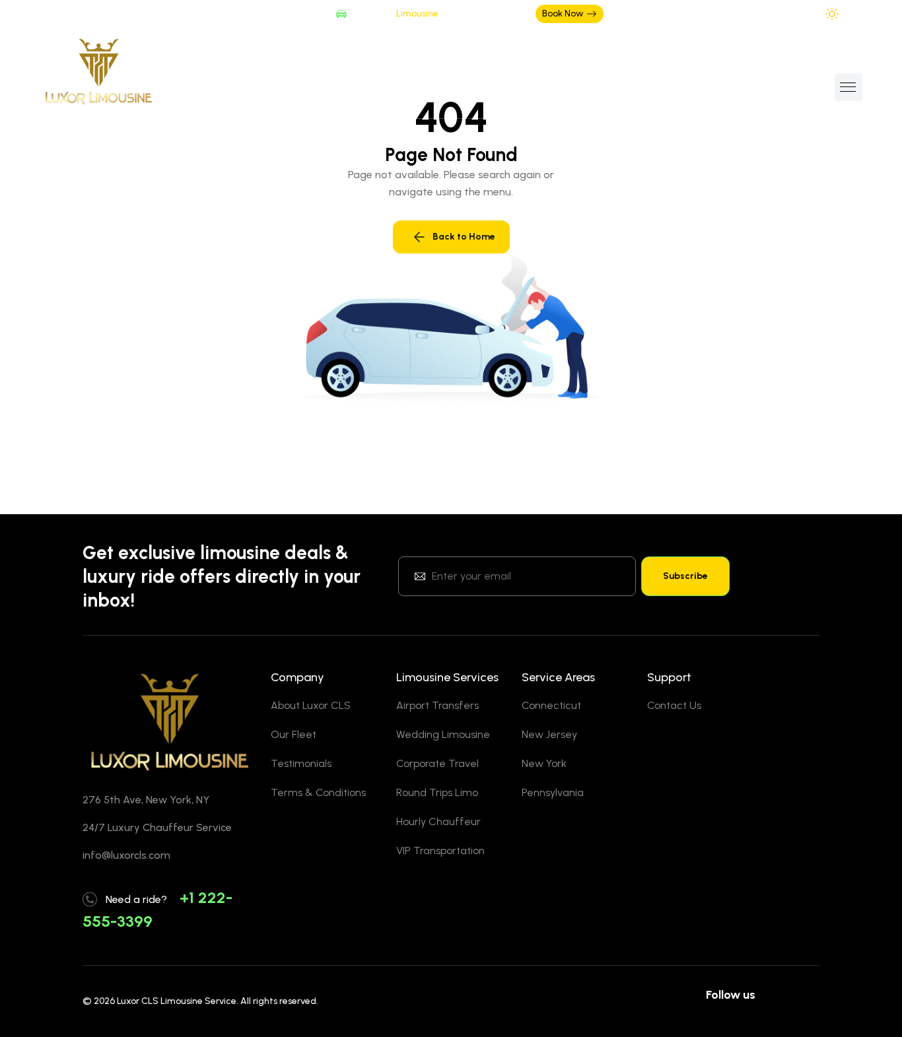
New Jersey (549, 734)
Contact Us (674, 705)
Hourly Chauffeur (438, 821)
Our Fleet (293, 734)
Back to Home (464, 236)
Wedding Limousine (443, 734)
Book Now (563, 13)
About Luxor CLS (311, 705)
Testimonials (301, 763)
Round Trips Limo (437, 792)
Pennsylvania (553, 792)
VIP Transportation (440, 850)
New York (544, 763)
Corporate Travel (437, 763)
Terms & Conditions (318, 792)
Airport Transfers (437, 705)
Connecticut (551, 705)
